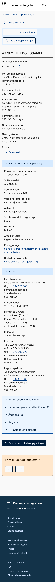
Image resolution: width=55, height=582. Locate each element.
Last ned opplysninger (22, 32)
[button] (47, 5)
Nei (20, 469)
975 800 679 (20, 351)
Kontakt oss (13, 518)
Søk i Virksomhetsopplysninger (26, 443)
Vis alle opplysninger (21, 40)
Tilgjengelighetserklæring (19, 575)
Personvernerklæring (17, 571)
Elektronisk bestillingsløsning (21, 261)
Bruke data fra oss (16, 562)
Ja (9, 469)
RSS (9, 566)
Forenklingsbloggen (17, 544)
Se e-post (14, 152)
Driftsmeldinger (15, 522)
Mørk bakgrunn (15, 22)
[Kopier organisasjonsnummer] (19, 66)
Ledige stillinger (15, 530)
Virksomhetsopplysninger (20, 14)
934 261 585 (20, 286)
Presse (10, 548)
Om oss (11, 526)
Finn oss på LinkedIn (17, 553)
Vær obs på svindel (17, 540)
